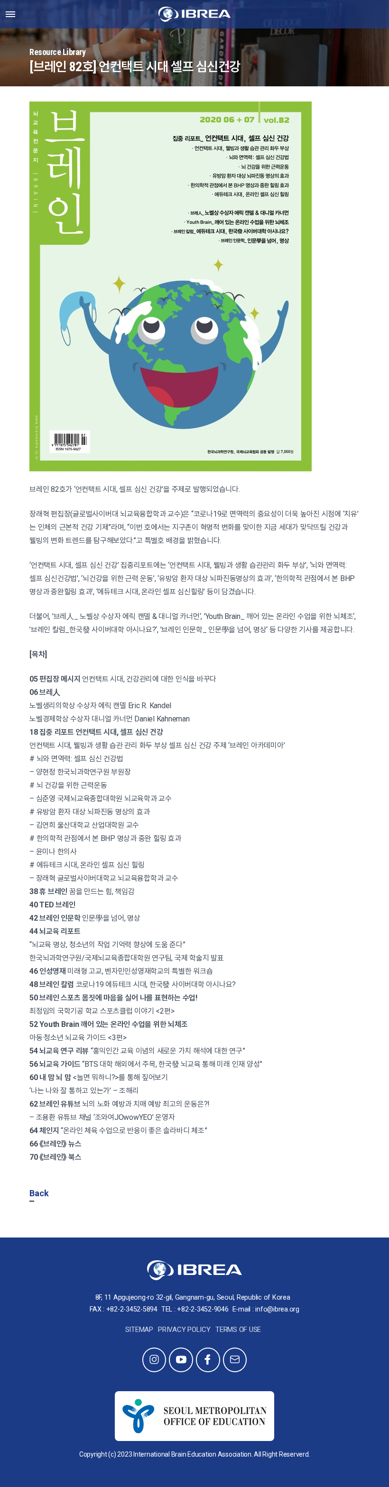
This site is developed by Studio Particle (194, 1465)
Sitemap (139, 1329)
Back (39, 1193)
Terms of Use (238, 1329)
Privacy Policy (184, 1329)
